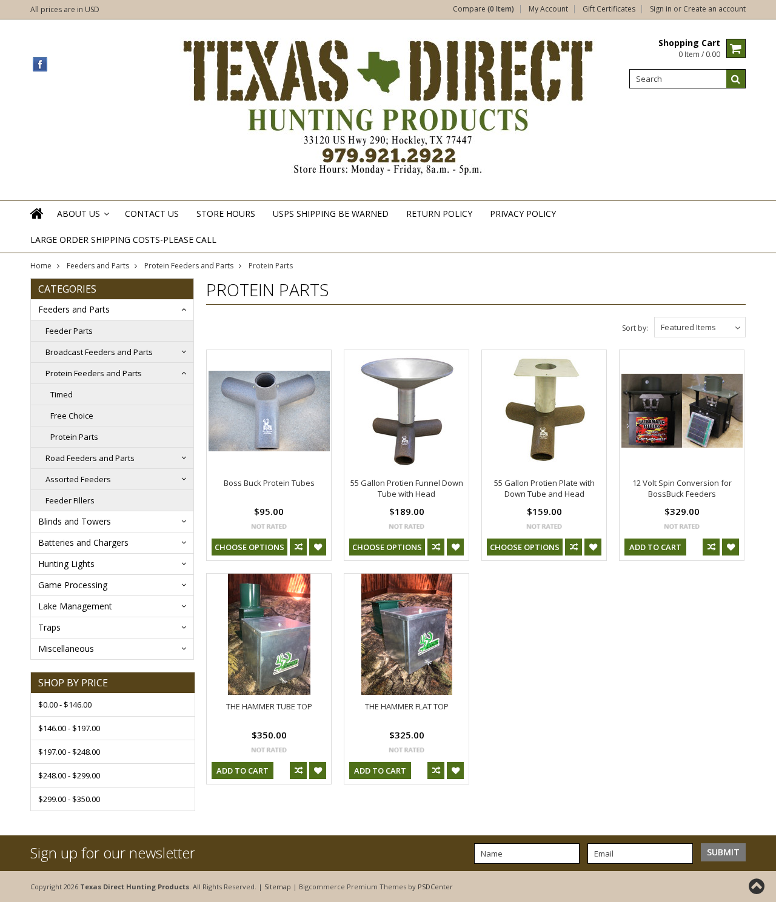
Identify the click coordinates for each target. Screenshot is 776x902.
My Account (548, 9)
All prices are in (64, 9)
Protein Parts (74, 436)
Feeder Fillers (70, 500)
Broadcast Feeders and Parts (99, 352)
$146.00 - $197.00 (69, 728)
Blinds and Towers (74, 521)
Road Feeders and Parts (90, 458)
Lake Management (75, 606)
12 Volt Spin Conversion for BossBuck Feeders (682, 488)
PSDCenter (435, 886)
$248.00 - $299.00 (69, 775)
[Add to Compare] (298, 547)
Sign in (661, 9)
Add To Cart (655, 547)
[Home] (37, 221)
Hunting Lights (66, 563)
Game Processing (72, 585)
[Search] (736, 78)
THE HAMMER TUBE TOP (269, 706)
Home (41, 265)
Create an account (714, 9)
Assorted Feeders (78, 479)
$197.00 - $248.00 (69, 751)
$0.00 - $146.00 (65, 704)
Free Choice (71, 415)
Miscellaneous (66, 648)
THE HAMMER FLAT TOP (407, 706)
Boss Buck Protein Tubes (269, 482)
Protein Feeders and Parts (188, 265)
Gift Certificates (609, 9)
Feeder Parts (69, 330)
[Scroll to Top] (758, 886)
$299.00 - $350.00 (69, 799)
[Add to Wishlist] (317, 547)
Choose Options (249, 547)
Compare (483, 9)
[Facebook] (40, 64)
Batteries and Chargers (83, 542)
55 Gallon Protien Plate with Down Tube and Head (544, 488)
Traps (49, 627)
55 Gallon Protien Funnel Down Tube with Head (406, 488)
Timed (61, 394)
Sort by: (635, 328)
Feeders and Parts (98, 265)
